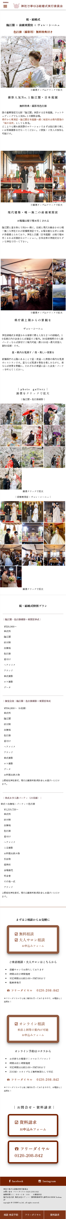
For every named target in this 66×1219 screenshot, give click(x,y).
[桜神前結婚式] (11, 414)
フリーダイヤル (33, 1214)
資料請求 (54, 1214)
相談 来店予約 (11, 1214)
